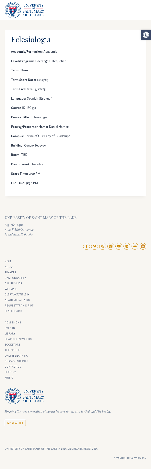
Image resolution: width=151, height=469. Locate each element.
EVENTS (10, 328)
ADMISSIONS (13, 322)
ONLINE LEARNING (16, 355)
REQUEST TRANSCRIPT (19, 305)
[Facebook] (86, 246)
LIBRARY (10, 333)
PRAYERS (10, 272)
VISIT (8, 261)
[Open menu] (142, 10)
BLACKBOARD (13, 311)
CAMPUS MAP (13, 283)
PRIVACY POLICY (136, 458)
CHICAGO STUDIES (16, 361)
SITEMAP (119, 458)
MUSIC (9, 377)
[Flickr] (135, 246)
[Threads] (102, 246)
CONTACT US (13, 366)
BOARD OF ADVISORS (18, 339)
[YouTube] (118, 246)
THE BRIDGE (12, 350)
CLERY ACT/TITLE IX (17, 294)
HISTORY (10, 372)
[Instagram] (110, 246)
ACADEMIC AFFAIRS (17, 300)
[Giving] (143, 246)
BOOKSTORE (12, 344)
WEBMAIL (11, 289)
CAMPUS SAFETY (15, 277)
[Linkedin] (126, 246)
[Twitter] (94, 246)
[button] (146, 35)
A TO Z (9, 266)
